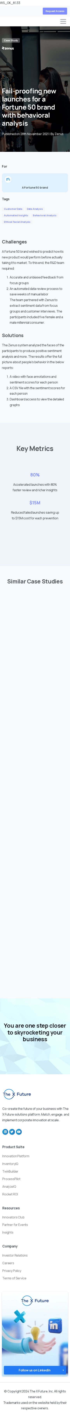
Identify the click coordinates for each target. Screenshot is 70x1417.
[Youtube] (19, 1132)
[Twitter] (12, 1132)
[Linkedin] (5, 1132)
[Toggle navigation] (63, 21)
